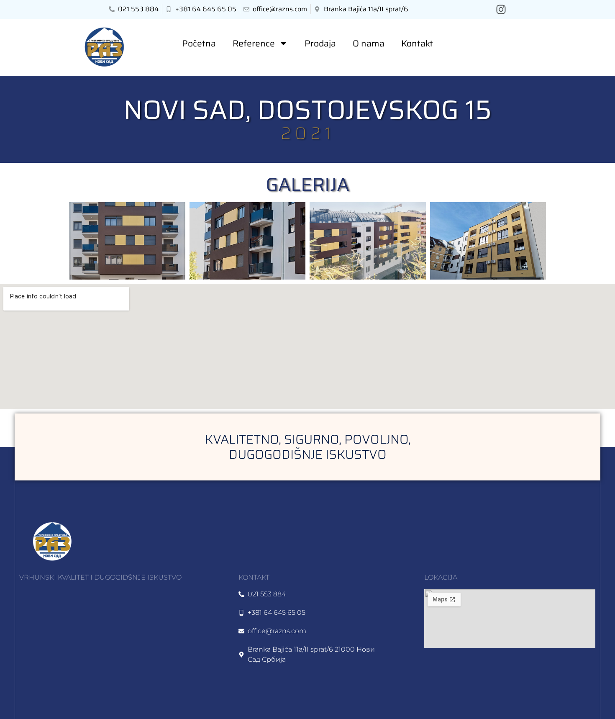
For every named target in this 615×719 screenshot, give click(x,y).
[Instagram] (501, 9)
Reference (254, 43)
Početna (199, 43)
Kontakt (417, 43)
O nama (368, 43)
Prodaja (320, 43)
